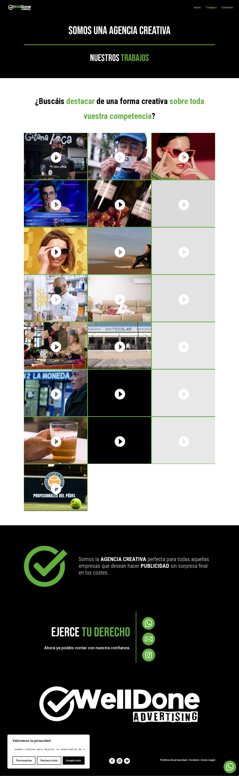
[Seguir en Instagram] (148, 655)
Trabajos (211, 7)
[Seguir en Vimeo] (127, 761)
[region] (48, 752)
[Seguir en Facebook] (112, 761)
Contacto (227, 7)
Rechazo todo (49, 760)
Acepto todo (73, 760)
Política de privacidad (173, 759)
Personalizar (24, 760)
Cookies (194, 759)
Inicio (197, 7)
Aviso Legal (208, 759)
